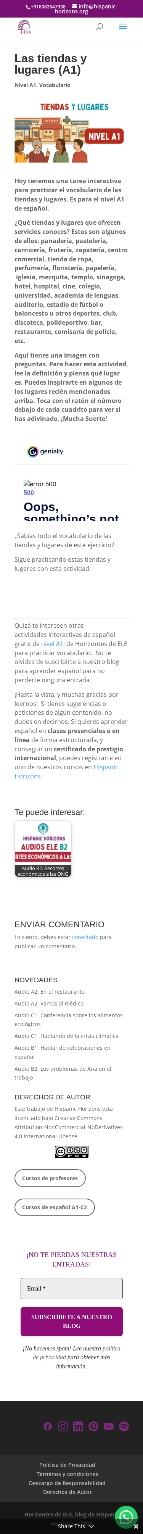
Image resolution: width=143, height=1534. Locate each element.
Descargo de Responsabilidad (67, 1483)
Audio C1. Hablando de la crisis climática (66, 1035)
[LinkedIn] (78, 1427)
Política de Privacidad (67, 1464)
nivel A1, (53, 644)
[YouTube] (109, 1427)
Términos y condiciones (67, 1474)
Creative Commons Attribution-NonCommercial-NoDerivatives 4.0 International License (68, 1127)
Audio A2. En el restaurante (49, 991)
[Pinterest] (93, 1427)
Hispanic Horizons (78, 1108)
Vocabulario (55, 85)
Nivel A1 (25, 85)
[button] (126, 1517)
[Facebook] (48, 1427)
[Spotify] (124, 1427)
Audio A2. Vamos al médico (49, 1003)
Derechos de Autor (67, 1491)
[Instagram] (63, 1427)
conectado (85, 937)
